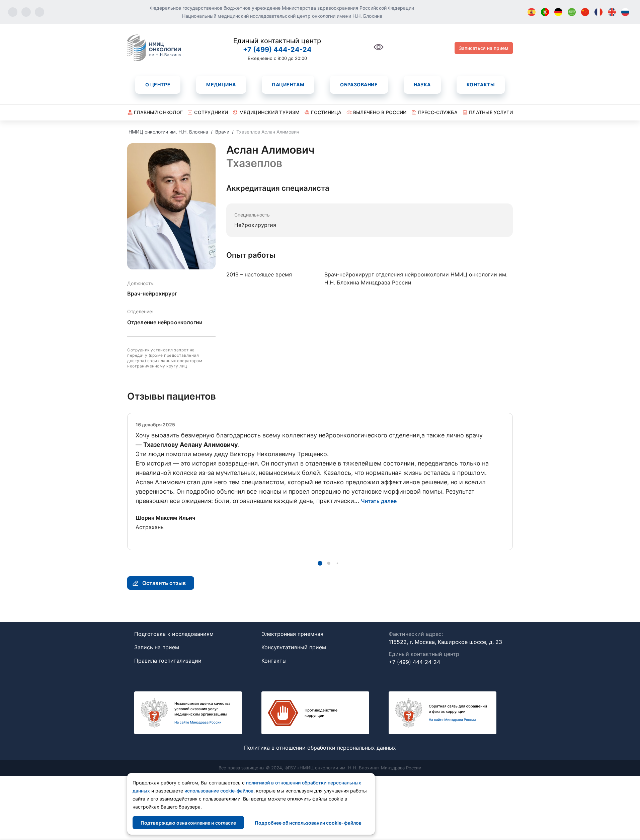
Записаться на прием (483, 48)
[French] (598, 12)
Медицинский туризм (269, 112)
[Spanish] (531, 12)
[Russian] (625, 12)
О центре (157, 84)
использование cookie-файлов (218, 790)
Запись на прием (156, 647)
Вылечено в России (380, 112)
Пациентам (288, 84)
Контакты (481, 84)
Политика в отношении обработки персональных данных (320, 747)
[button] (320, 563)
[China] (585, 12)
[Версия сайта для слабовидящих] (379, 50)
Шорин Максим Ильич (165, 517)
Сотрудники (211, 112)
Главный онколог (158, 112)
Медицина (221, 84)
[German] (558, 12)
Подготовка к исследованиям (174, 634)
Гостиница (326, 112)
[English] (612, 12)
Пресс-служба (438, 112)
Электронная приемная (292, 634)
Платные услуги (491, 112)
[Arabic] (571, 12)
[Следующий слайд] (512, 481)
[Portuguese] (545, 12)
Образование (359, 84)
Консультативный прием (293, 647)
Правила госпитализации (168, 660)
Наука (422, 84)
